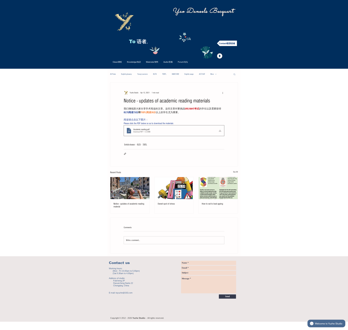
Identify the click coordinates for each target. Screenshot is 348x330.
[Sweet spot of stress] (174, 188)
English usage (189, 74)
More (212, 74)
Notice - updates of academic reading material (129, 205)
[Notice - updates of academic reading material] (130, 188)
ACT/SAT (202, 74)
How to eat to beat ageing (212, 203)
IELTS (155, 74)
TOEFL (164, 74)
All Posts (113, 74)
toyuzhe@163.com (124, 293)
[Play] (219, 56)
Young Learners (142, 74)
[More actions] (222, 92)
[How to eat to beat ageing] (218, 188)
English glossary (126, 74)
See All (235, 172)
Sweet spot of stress (166, 203)
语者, (143, 42)
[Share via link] (125, 154)
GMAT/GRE (175, 74)
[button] (234, 74)
